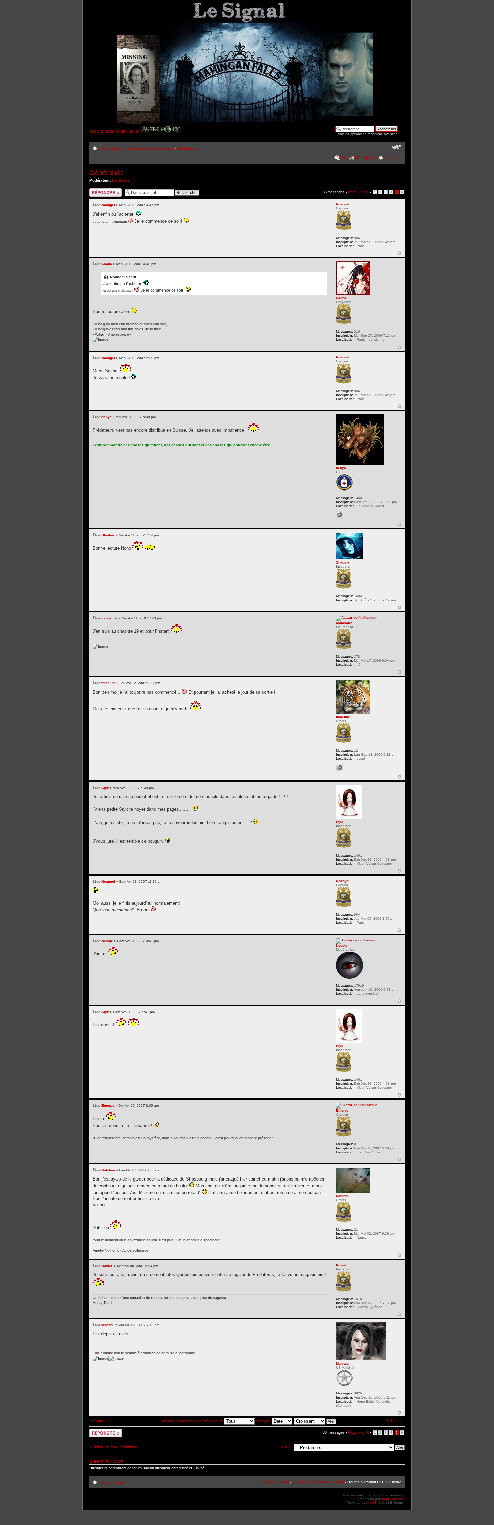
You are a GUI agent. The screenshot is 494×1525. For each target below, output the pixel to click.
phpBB (371, 1502)
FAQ (343, 158)
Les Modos (121, 180)
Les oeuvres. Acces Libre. (151, 148)
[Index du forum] (234, 64)
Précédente (102, 1421)
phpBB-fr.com (392, 1499)
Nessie (107, 941)
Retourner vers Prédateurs (115, 1446)
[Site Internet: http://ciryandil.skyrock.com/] (339, 514)
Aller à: (285, 1447)
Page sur (358, 192)
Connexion (392, 158)
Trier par (264, 1421)
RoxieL (107, 1266)
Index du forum (112, 148)
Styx (105, 788)
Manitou (107, 1325)
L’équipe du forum (274, 1482)
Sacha (106, 264)
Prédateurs (187, 148)
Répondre (97, 190)
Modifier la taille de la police (396, 147)
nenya (106, 417)
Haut (399, 253)
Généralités (106, 172)
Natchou (108, 1170)
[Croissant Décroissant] (315, 1421)
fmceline (108, 683)
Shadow (108, 535)
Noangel (108, 205)
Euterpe (107, 1106)
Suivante (393, 1421)
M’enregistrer (365, 158)
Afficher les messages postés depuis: (193, 1421)
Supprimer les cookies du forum (318, 1482)
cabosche (109, 618)
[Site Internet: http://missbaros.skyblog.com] (339, 767)
